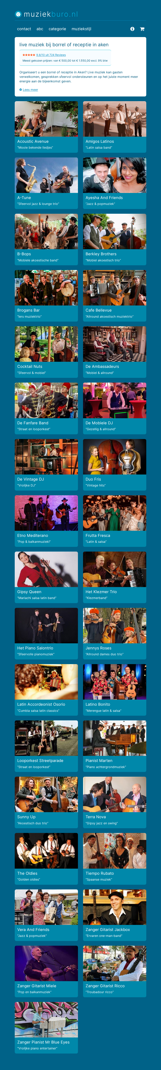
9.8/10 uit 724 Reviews (51, 54)
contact (24, 28)
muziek (51, 14)
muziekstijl (81, 28)
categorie (57, 28)
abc (40, 28)
